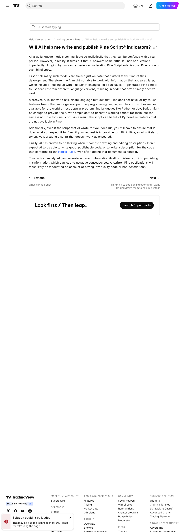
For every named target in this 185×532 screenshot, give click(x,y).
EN (141, 6)
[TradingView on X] (8, 510)
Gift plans (89, 512)
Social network (126, 500)
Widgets (155, 500)
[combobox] (94, 27)
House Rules (66, 151)
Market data (91, 508)
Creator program (128, 512)
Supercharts (58, 500)
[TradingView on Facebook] (15, 510)
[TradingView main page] (16, 5)
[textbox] (96, 27)
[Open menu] (7, 5)
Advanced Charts (160, 512)
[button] (36, 39)
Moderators (125, 520)
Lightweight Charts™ (162, 508)
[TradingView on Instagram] (30, 510)
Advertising (156, 527)
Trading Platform (160, 516)
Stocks (55, 511)
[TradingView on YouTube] (22, 510)
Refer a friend (126, 508)
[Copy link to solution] (155, 47)
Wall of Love (125, 504)
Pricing (88, 504)
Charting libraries (160, 504)
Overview (89, 523)
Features (89, 500)
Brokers (88, 527)
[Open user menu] (150, 5)
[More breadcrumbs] (49, 39)
